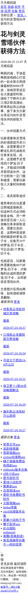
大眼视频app (11, 503)
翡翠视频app (11, 453)
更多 (17, 301)
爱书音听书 (11, 478)
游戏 (11, 7)
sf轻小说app (11, 474)
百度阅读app (11, 490)
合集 (14, 11)
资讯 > (22, 15)
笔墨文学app (11, 444)
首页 (4, 7)
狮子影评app (11, 524)
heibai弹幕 (10, 507)
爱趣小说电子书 (14, 520)
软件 (18, 7)
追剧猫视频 (11, 448)
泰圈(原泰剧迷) (13, 536)
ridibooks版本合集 (15, 469)
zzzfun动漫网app (14, 457)
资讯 (21, 11)
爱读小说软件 (12, 482)
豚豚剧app (10, 486)
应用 (7, 11)
